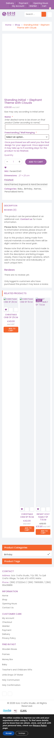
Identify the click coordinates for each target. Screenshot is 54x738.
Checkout (7, 622)
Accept (9, 733)
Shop (17, 24)
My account (18, 6)
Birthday (28, 188)
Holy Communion (11, 679)
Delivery (10, 3)
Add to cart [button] (11, 329)
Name (9, 116)
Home (8, 24)
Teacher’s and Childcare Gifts (17, 669)
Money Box (7, 659)
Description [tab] (10, 205)
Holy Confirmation (11, 685)
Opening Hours (40, 3)
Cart (44, 6)
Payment (23, 3)
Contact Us (8, 607)
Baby (20, 188)
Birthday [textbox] (26, 554)
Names (37, 188)
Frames (6, 654)
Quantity (8, 155)
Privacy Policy (9, 638)
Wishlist (33, 6)
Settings (21, 733)
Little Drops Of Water (12, 674)
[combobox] (27, 553)
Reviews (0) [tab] (10, 209)
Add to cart (36, 161)
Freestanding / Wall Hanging (20, 132)
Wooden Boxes (9, 649)
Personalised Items (14, 191)
